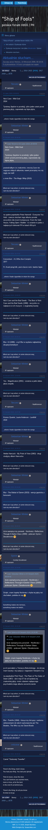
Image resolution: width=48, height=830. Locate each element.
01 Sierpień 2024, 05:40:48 (11, 137)
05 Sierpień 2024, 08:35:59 (11, 754)
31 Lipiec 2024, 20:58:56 (11, 93)
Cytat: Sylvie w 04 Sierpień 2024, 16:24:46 (22, 632)
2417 (41, 71)
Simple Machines (30, 824)
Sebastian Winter (19, 125)
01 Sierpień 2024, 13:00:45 (11, 209)
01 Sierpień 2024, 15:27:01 (11, 253)
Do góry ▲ (33, 819)
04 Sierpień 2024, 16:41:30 (11, 626)
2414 (25, 71)
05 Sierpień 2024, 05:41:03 (11, 715)
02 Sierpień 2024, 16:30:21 (11, 448)
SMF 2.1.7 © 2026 (18, 824)
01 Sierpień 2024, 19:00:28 (11, 295)
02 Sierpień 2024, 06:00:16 (11, 337)
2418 (3, 74)
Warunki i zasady (22, 819)
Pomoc (13, 819)
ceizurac (15, 744)
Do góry (5, 797)
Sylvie (39, 48)
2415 (30, 71)
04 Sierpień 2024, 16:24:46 (11, 567)
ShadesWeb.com (30, 827)
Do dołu (5, 70)
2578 (10, 74)
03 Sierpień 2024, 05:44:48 (11, 487)
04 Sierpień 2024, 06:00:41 (11, 526)
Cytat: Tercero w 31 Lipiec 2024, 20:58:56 (22, 144)
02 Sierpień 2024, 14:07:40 (11, 412)
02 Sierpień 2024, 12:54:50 (11, 375)
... (22, 71)
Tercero (15, 84)
